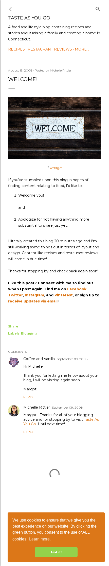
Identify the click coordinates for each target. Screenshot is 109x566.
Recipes (16, 49)
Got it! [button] (56, 552)
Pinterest (64, 295)
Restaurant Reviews (50, 49)
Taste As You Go (29, 18)
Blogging (29, 333)
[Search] (98, 8)
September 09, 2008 (72, 359)
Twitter (15, 295)
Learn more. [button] (40, 539)
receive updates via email (33, 301)
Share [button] (13, 326)
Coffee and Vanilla (39, 359)
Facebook (76, 289)
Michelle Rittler (36, 407)
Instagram (34, 295)
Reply (28, 397)
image (55, 168)
